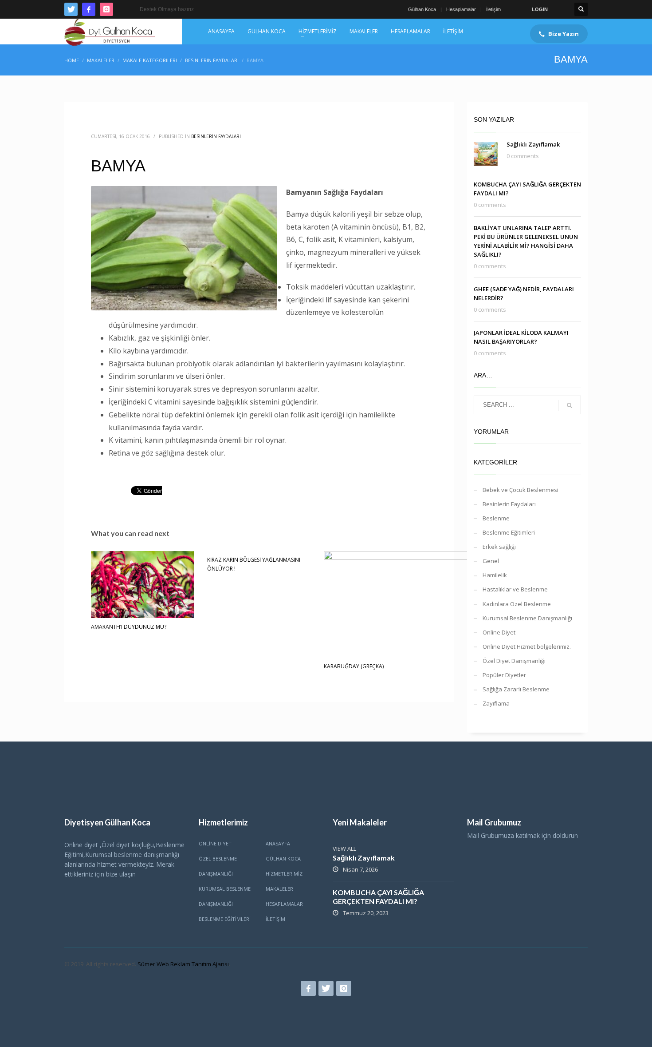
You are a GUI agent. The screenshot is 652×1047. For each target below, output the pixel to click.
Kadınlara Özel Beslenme (517, 604)
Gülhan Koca (422, 9)
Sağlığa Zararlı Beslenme (516, 689)
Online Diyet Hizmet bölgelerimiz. (527, 646)
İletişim (493, 9)
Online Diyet (499, 632)
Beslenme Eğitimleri (509, 532)
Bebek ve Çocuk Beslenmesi (520, 490)
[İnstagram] (106, 9)
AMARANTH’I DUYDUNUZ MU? (128, 627)
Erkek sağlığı (499, 547)
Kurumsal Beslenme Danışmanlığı (527, 618)
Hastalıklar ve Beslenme (515, 589)
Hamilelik (495, 575)
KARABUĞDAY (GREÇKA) (354, 666)
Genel (491, 561)
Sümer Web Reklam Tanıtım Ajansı (183, 964)
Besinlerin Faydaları (216, 136)
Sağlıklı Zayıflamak (533, 144)
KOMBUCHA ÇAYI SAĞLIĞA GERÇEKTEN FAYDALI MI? (378, 896)
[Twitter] (71, 9)
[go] (569, 405)
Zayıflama (496, 703)
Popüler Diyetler (504, 675)
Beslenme (496, 518)
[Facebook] (88, 9)
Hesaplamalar (461, 9)
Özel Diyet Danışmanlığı (514, 661)
